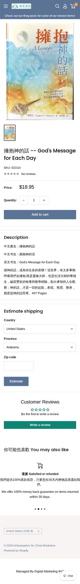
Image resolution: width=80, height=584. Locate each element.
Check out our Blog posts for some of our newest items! (40, 15)
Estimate (16, 381)
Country (9, 320)
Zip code (10, 357)
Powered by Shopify (16, 550)
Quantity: (10, 200)
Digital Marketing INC (49, 571)
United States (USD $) (19, 531)
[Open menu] (6, 6)
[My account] (65, 6)
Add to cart (40, 214)
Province (10, 338)
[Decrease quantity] (23, 200)
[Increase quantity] (44, 200)
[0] (72, 6)
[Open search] (57, 6)
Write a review (40, 425)
